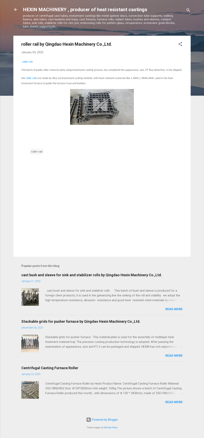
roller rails (31, 78)
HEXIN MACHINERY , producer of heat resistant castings (85, 9)
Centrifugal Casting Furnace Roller (49, 368)
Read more (174, 309)
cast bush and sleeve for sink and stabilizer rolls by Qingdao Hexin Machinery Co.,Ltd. (91, 275)
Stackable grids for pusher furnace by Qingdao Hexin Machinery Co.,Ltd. (80, 321)
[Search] (188, 11)
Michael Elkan (111, 427)
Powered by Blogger (104, 419)
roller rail (27, 61)
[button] (180, 45)
